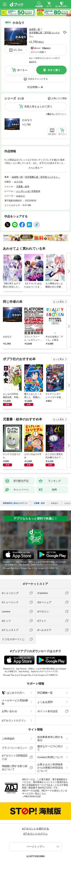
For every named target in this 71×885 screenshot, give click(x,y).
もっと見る (58, 301)
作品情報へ (33, 87)
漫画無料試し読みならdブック (15, 503)
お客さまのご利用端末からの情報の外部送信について (50, 767)
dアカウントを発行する (35, 828)
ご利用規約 (8, 738)
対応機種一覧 (45, 692)
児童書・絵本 (22, 186)
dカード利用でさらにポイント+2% (43, 58)
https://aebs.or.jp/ (32, 796)
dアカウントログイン (14, 720)
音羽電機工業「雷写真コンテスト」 (42, 177)
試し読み (18, 50)
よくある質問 (45, 702)
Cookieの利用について (50, 757)
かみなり (27, 119)
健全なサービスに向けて (50, 748)
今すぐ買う (54, 70)
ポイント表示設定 (47, 711)
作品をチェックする (38, 79)
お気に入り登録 (59, 98)
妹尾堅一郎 (34, 29)
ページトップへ (35, 846)
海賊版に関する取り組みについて (14, 768)
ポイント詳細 (37, 52)
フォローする (65, 32)
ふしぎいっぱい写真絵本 (28, 191)
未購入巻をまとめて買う (38, 106)
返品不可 (32, 62)
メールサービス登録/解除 (15, 702)
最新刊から (61, 114)
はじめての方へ (16, 692)
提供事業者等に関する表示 (50, 739)
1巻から (50, 114)
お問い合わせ (9, 711)
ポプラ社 (18, 181)
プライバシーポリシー (14, 747)
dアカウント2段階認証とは (15, 757)
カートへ (22, 70)
